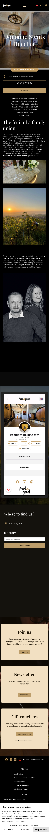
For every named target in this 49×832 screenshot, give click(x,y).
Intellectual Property (21, 789)
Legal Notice (18, 774)
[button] (24, 5)
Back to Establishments (25, 69)
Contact (26, 759)
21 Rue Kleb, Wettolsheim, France (20, 76)
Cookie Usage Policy (21, 785)
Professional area (37, 759)
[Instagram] (11, 759)
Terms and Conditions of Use (24, 778)
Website (24, 90)
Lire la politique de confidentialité (14, 822)
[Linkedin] (15, 759)
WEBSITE (24, 769)
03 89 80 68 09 (24, 83)
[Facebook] (6, 759)
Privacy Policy (19, 782)
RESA (24, 794)
